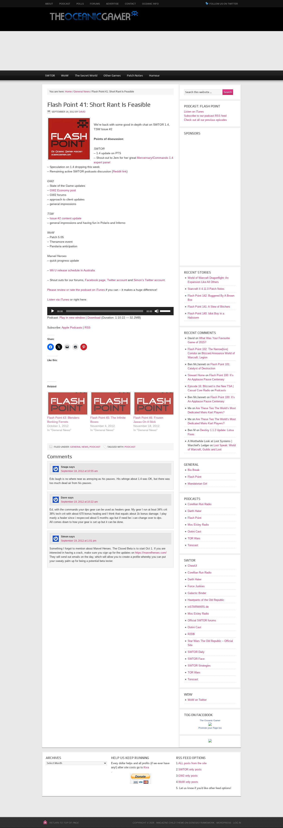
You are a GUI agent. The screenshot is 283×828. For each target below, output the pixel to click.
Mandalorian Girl (197, 483)
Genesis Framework (201, 822)
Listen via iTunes (58, 299)
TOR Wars (194, 538)
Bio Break (194, 470)
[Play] (53, 311)
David (82, 111)
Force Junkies (196, 586)
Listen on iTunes (194, 111)
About (49, 3)
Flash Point (194, 476)
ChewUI (192, 565)
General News (79, 447)
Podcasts (220, 390)
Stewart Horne (196, 375)
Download (93, 317)
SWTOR (50, 75)
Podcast (64, 3)
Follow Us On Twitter (223, 3)
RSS (87, 327)
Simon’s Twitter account (149, 280)
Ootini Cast (194, 531)
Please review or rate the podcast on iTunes (76, 289)
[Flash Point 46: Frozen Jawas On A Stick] (152, 403)
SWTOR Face (196, 658)
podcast (130, 447)
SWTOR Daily (196, 651)
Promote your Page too (210, 728)
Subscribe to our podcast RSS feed (205, 115)
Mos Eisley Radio (198, 524)
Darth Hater (194, 511)
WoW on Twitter (197, 699)
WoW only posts (188, 781)
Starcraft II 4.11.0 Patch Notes (206, 288)
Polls (80, 3)
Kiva (146, 767)
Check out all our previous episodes (205, 119)
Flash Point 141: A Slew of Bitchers (209, 306)
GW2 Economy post (63, 190)
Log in (237, 822)
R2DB (191, 634)
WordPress (223, 822)
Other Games (112, 75)
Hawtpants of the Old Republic (206, 599)
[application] (110, 311)
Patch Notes (135, 75)
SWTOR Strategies (199, 665)
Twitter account (117, 280)
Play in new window (72, 317)
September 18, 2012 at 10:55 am (79, 471)
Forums (95, 3)
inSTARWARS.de (198, 606)
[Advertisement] (213, 41)
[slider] (166, 310)
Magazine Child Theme (170, 822)
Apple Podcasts (72, 327)
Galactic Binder (197, 593)
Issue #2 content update (65, 218)
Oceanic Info (150, 3)
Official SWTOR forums (202, 620)
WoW (65, 75)
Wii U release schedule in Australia (72, 270)
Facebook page (95, 280)
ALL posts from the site (192, 763)
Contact (130, 3)
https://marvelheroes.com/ (151, 552)
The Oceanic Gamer (93, 19)
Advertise (112, 3)
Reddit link (120, 171)
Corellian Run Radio (199, 504)
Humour (154, 75)
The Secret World (86, 75)
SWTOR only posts (190, 769)
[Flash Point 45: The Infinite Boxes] (109, 403)
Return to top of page (64, 822)
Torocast (193, 545)
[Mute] (157, 311)
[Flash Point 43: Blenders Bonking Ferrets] (66, 403)
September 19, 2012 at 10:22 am (79, 501)
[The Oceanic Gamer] (210, 724)
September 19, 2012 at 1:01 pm (78, 540)
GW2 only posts (188, 775)
